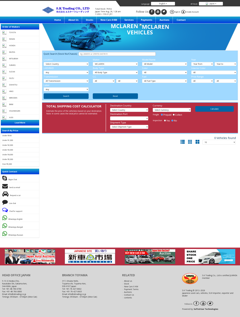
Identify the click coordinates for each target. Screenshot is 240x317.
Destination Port (119, 114)
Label (46, 85)
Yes (168, 120)
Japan (212, 3)
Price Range (197, 76)
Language (145, 4)
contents (128, 297)
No (175, 120)
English (162, 3)
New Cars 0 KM (109, 19)
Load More (20, 122)
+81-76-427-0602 (73, 289)
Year (193, 59)
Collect (178, 114)
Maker (96, 59)
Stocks (89, 19)
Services (129, 19)
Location (48, 59)
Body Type (98, 68)
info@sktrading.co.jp (17, 294)
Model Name (148, 59)
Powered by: (200, 309)
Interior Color (198, 68)
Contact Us (129, 294)
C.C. (94, 76)
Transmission (51, 76)
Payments (146, 19)
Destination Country (120, 105)
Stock (126, 283)
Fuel (144, 76)
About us (73, 19)
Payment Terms (131, 289)
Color (145, 68)
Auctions (164, 19)
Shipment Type (118, 122)
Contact (181, 19)
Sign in (177, 12)
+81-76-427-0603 (74, 291)
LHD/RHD (49, 68)
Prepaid (167, 114)
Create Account (192, 12)
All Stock (194, 4)
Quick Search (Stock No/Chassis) (60, 53)
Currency (157, 105)
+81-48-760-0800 (14, 291)
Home (57, 19)
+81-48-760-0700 (13, 289)
